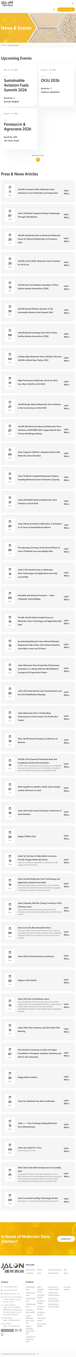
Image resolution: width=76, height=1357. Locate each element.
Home (3, 45)
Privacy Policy (7, 1330)
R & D (39, 1273)
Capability (29, 1273)
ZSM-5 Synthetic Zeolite (40, 1289)
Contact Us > (66, 1239)
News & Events (53, 1273)
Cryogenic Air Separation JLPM (30, 1339)
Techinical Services (55, 1270)
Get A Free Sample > (66, 9)
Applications (30, 1270)
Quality (39, 1270)
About (66, 1273)
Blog (65, 1270)
